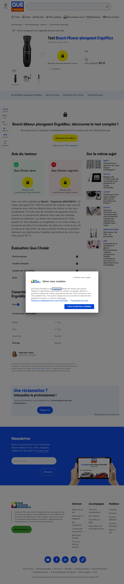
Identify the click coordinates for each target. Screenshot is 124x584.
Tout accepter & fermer (79, 306)
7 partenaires (56, 289)
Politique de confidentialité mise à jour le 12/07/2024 (49, 300)
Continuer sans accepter (81, 277)
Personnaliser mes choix (79, 300)
